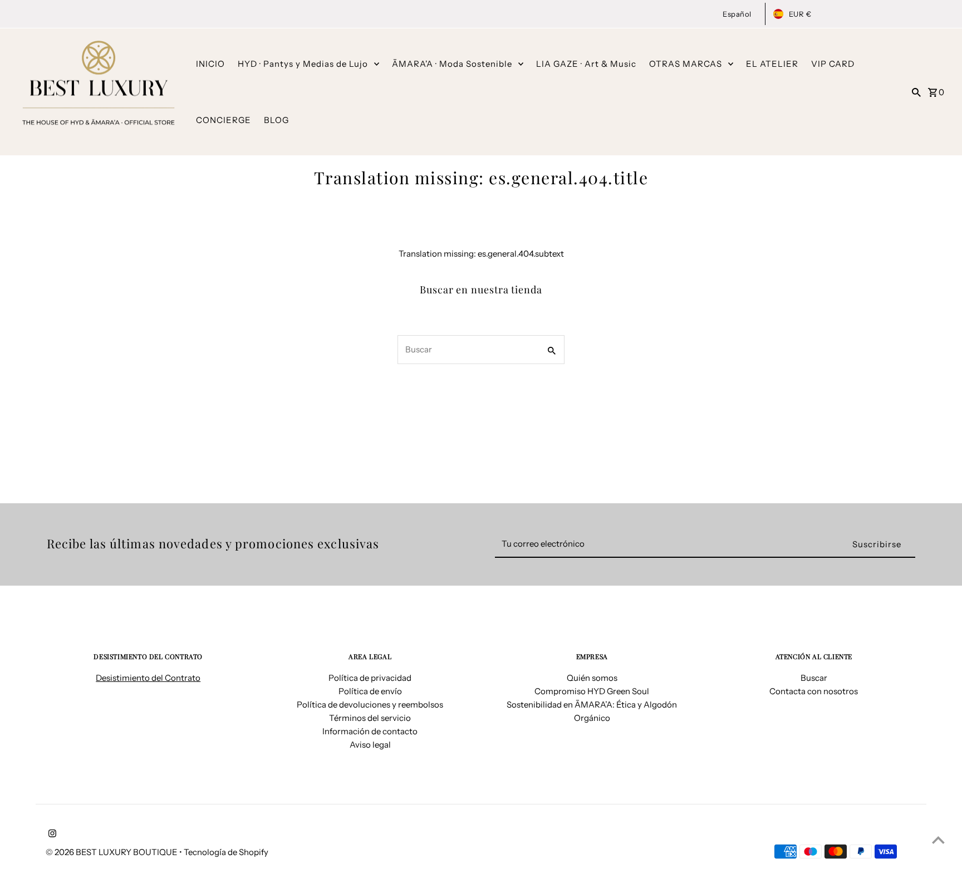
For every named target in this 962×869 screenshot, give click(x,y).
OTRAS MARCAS (685, 63)
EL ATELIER (772, 63)
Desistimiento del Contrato (148, 677)
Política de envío (370, 691)
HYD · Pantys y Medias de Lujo (303, 63)
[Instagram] (51, 834)
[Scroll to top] (938, 839)
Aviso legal (370, 744)
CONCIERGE (223, 120)
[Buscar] (916, 92)
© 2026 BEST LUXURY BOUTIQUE (112, 852)
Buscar (814, 677)
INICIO (210, 63)
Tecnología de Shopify (226, 852)
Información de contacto (370, 731)
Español (737, 13)
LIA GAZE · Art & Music (586, 63)
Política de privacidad (369, 677)
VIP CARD (833, 63)
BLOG (276, 120)
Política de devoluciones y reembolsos (370, 704)
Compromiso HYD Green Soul (591, 691)
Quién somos (592, 677)
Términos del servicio (370, 718)
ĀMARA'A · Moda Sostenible (452, 63)
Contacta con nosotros (813, 691)
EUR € (800, 13)
